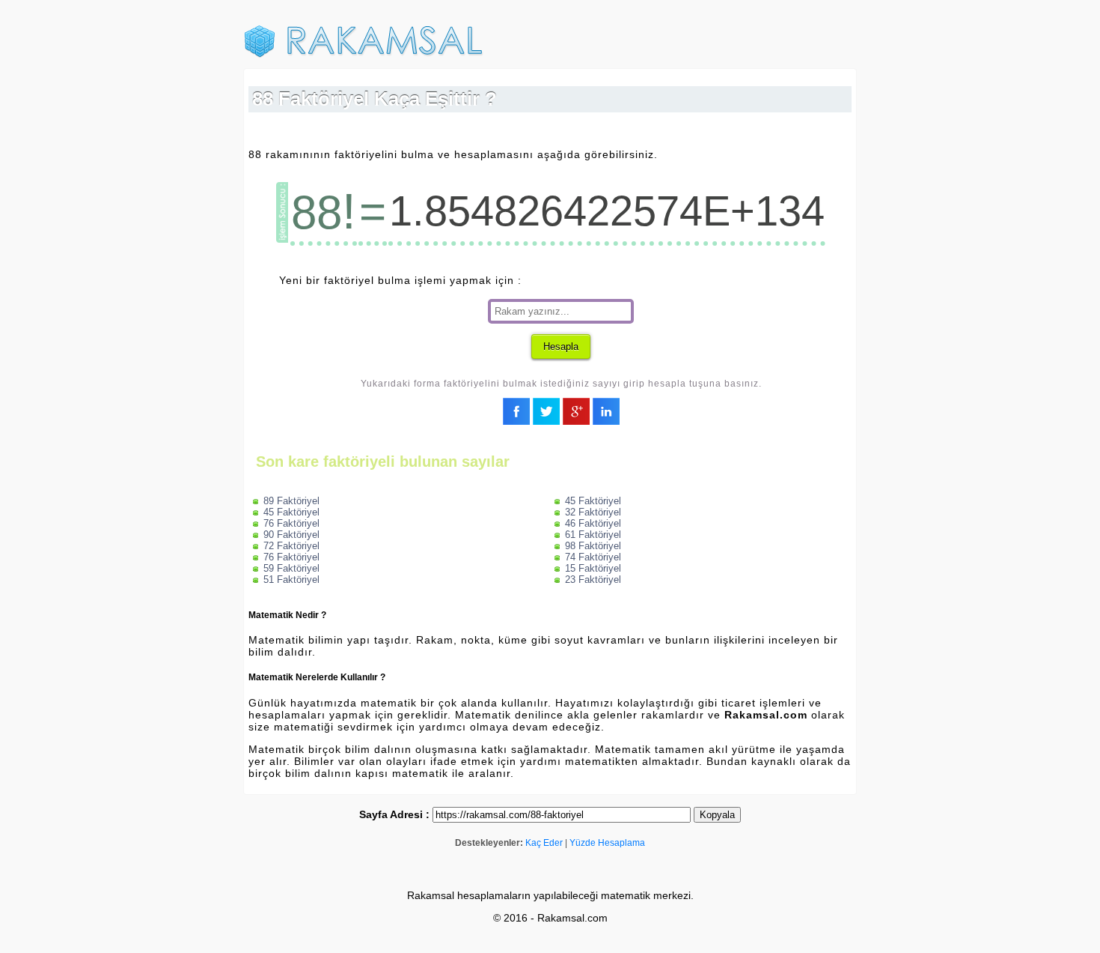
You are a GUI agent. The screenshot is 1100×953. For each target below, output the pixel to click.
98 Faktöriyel (593, 545)
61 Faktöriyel (593, 534)
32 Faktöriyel (593, 512)
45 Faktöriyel (291, 512)
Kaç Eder (544, 843)
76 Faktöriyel (291, 523)
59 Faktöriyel (291, 568)
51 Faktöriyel (291, 579)
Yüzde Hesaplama (607, 843)
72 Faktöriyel (291, 545)
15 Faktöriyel (593, 568)
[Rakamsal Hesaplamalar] (363, 55)
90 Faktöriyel (291, 534)
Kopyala (717, 814)
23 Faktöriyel (593, 579)
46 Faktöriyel (593, 523)
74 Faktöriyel (593, 557)
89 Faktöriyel (291, 500)
